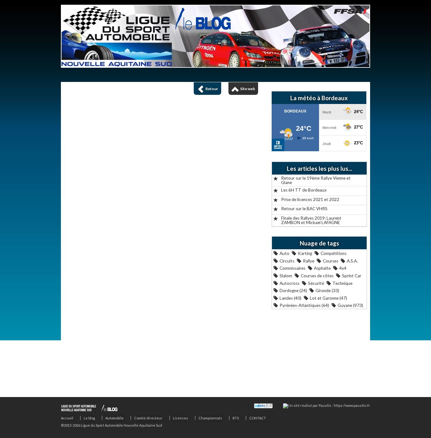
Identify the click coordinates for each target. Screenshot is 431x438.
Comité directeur (148, 418)
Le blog (89, 418)
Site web (247, 88)
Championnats (210, 418)
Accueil (67, 418)
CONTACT (257, 418)
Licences (180, 418)
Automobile (114, 418)
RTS (236, 418)
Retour (211, 88)
